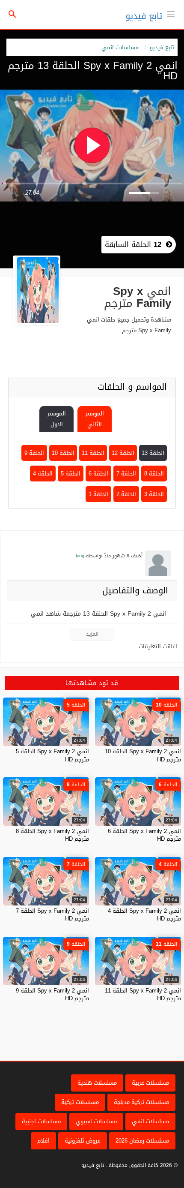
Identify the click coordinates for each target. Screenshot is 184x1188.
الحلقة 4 (43, 473)
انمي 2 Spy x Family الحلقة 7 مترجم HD (52, 914)
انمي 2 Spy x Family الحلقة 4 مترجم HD (144, 914)
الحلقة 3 (154, 494)
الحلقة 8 (154, 473)
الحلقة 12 (123, 453)
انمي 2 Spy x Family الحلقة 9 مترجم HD (52, 994)
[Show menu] (170, 13)
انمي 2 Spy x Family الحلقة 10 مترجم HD (143, 755)
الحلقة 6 (98, 473)
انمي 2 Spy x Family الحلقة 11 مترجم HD (143, 994)
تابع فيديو (143, 16)
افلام (43, 1140)
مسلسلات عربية (150, 1082)
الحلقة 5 (70, 473)
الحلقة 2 (126, 494)
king (80, 555)
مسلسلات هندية (97, 1082)
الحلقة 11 (93, 453)
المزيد (92, 634)
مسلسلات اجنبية (41, 1121)
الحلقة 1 (98, 494)
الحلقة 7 (126, 473)
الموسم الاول (56, 419)
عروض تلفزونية (83, 1140)
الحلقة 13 (153, 453)
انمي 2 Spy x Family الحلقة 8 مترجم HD (52, 835)
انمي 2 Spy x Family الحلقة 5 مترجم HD (52, 755)
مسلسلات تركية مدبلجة (141, 1102)
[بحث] (12, 14)
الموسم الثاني (95, 419)
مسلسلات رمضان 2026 (142, 1140)
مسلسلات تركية (80, 1102)
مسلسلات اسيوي (96, 1121)
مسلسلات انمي (120, 47)
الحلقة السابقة (133, 244)
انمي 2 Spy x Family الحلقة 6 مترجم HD (144, 835)
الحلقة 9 (34, 453)
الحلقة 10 (63, 453)
